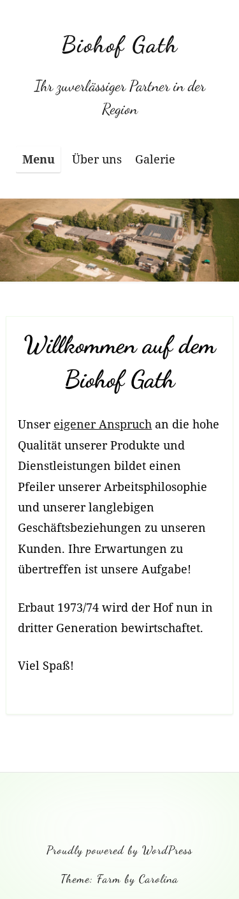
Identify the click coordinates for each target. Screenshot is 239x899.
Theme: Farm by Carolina (119, 879)
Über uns (97, 159)
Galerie (155, 159)
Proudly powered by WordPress (119, 850)
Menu (38, 159)
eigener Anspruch (103, 424)
